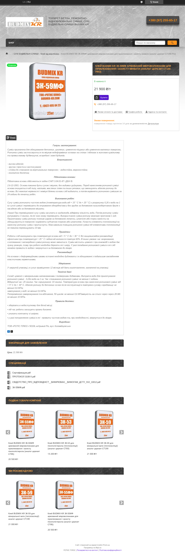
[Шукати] (172, 43)
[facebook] (8, 332)
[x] (12, 332)
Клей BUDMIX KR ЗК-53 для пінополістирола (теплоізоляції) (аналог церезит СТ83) (63, 446)
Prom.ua (106, 545)
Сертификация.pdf (21, 372)
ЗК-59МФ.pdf (18, 387)
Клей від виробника (50, 54)
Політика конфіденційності (110, 550)
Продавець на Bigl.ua (92, 548)
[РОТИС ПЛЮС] (24, 21)
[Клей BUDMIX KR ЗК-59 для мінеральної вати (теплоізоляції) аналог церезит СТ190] (104, 424)
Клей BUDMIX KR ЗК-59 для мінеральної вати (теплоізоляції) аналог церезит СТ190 (102, 446)
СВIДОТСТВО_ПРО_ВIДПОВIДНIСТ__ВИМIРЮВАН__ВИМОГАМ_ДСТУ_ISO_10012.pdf (56, 382)
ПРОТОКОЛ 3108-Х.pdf (23, 376)
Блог (11, 43)
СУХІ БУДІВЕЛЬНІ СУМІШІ (26, 54)
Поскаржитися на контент (87, 550)
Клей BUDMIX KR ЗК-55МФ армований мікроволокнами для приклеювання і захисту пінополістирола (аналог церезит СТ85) (24, 448)
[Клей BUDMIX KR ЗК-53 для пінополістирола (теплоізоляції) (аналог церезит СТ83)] (64, 424)
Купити (103, 97)
